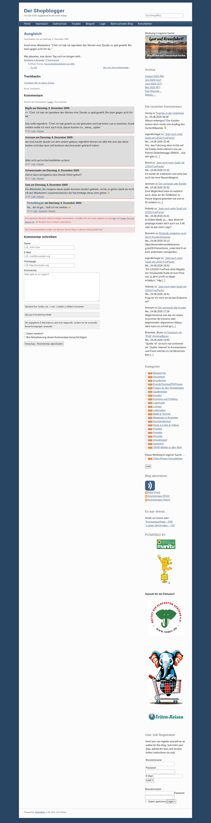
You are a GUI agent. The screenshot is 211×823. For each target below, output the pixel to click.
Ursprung (43, 211)
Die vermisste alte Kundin (172, 183)
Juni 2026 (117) (153, 83)
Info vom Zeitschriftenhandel (116, 67)
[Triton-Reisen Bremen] (166, 47)
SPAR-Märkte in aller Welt (167, 447)
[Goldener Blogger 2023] (166, 569)
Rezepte (157, 436)
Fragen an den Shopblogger (168, 388)
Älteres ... (150, 95)
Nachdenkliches (162, 421)
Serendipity (40, 812)
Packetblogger (35, 203)
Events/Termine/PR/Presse (168, 384)
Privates (157, 429)
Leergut (157, 406)
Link (34, 131)
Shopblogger (160, 440)
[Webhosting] (166, 544)
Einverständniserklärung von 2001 (59, 64)
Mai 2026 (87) (152, 87)
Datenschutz (60, 23)
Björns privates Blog (122, 23)
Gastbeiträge (160, 391)
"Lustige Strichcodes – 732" (160, 525)
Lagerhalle (159, 403)
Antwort (40, 131)
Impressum (42, 23)
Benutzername (154, 760)
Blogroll (90, 23)
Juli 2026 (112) (153, 80)
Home (27, 23)
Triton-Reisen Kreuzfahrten (168, 458)
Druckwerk (159, 376)
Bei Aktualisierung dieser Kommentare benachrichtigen (57, 337)
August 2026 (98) (154, 76)
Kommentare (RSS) (159, 496)
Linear (50, 102)
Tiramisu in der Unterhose (170, 113)
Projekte (157, 432)
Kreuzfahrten (145, 23)
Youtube (76, 23)
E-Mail (27, 252)
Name (27, 243)
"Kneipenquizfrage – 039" (159, 521)
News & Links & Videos (166, 425)
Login (102, 23)
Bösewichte (159, 373)
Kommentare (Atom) (159, 499)
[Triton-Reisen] (166, 716)
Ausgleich (33, 34)
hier (114, 218)
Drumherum (159, 380)
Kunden (157, 395)
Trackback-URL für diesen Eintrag (39, 83)
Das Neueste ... (153, 91)
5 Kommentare (52, 60)
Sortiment (158, 443)
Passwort (151, 767)
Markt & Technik (162, 414)
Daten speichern (157, 801)
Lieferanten (159, 410)
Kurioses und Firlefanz (165, 399)
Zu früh (34, 67)
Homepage (30, 261)
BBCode (28, 315)
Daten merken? (35, 333)
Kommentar (30, 270)
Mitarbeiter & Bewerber (34, 60)
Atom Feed (154, 492)
